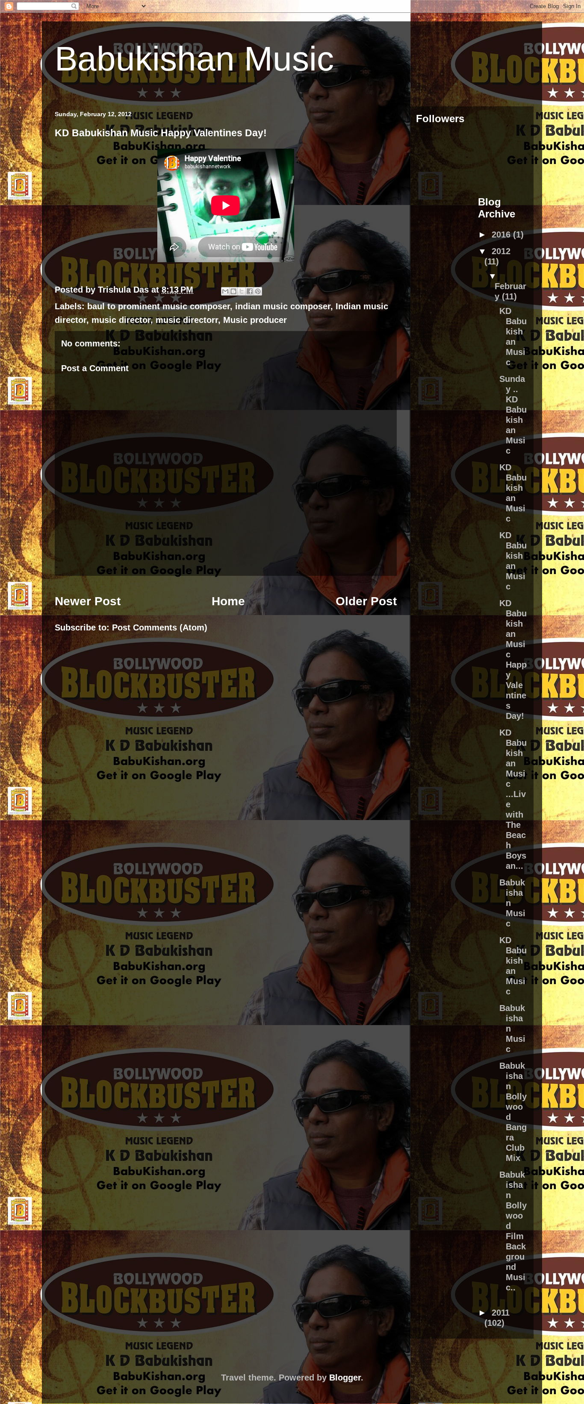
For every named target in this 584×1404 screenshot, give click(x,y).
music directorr (187, 320)
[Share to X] (241, 291)
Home (228, 601)
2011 (501, 1312)
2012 (501, 251)
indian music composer (282, 306)
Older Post (366, 601)
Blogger (345, 1377)
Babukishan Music (194, 59)
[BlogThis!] (233, 291)
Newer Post (88, 601)
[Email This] (225, 291)
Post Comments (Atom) (159, 627)
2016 (502, 234)
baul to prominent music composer (158, 306)
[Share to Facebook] (249, 291)
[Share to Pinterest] (258, 291)
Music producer (255, 320)
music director (120, 320)
